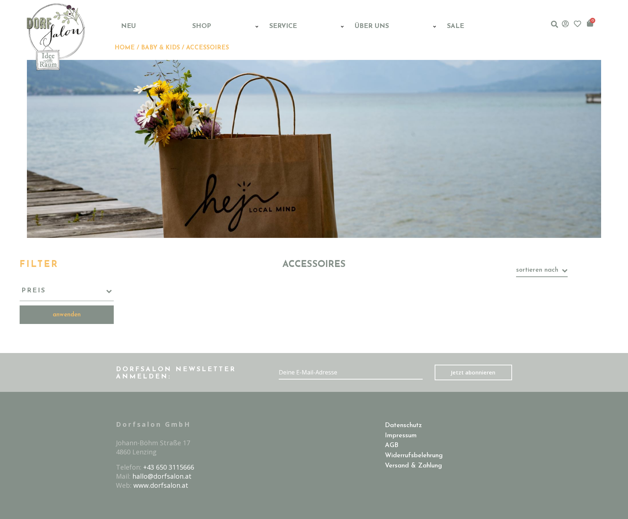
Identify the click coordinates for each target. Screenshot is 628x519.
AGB (391, 445)
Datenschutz (403, 425)
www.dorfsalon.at (160, 485)
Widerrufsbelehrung (414, 456)
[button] (554, 24)
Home (124, 48)
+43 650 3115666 (168, 467)
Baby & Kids (160, 48)
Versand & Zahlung (413, 466)
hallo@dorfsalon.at (162, 476)
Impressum (401, 436)
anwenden (67, 315)
